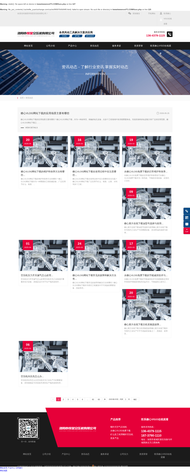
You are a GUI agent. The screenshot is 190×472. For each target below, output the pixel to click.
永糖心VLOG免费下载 (120, 431)
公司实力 (124, 454)
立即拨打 (19, 468)
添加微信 (136, 13)
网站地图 (124, 466)
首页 (22, 98)
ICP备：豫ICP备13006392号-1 (78, 466)
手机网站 (151, 13)
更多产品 (114, 438)
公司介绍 (50, 46)
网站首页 (28, 46)
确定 (135, 399)
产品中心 (72, 46)
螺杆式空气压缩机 (118, 427)
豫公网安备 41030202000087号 (107, 466)
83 (99, 399)
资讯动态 (94, 46)
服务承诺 (116, 46)
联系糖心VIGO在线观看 (168, 18)
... (87, 399)
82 (93, 399)
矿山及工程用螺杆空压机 (121, 434)
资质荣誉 (138, 46)
